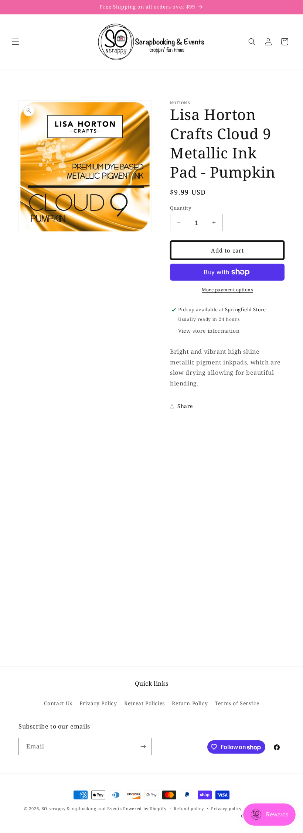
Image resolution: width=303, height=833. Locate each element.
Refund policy (189, 808)
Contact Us (58, 703)
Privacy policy (226, 808)
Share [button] (185, 405)
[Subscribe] (143, 746)
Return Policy (190, 703)
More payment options (227, 290)
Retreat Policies (144, 703)
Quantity (180, 208)
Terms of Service (237, 703)
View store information (208, 330)
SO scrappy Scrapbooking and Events (82, 808)
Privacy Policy (98, 703)
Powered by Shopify (145, 808)
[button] (15, 42)
